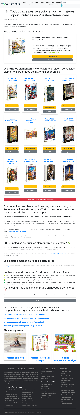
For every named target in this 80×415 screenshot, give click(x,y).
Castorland (11, 267)
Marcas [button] (25, 2)
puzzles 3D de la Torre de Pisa (59, 253)
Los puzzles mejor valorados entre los (24, 322)
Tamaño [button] (42, 2)
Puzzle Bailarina (9, 405)
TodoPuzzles (37, 412)
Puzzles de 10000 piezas (29, 405)
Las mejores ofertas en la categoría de (26, 318)
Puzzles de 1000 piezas (68, 392)
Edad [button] (36, 2)
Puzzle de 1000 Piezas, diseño (49, 160)
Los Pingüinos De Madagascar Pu (68, 79)
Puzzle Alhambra (27, 398)
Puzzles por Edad (46, 389)
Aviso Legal (44, 378)
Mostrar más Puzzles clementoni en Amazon (40, 199)
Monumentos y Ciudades (12, 403)
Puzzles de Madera (46, 398)
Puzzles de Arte (65, 376)
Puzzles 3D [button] (31, 3)
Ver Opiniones (52, 60)
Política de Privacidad (47, 376)
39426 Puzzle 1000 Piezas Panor (30, 121)
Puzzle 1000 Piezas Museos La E (68, 121)
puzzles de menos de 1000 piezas (18, 231)
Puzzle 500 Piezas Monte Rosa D (12, 161)
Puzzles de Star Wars (67, 390)
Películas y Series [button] (58, 3)
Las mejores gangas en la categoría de (24, 314)
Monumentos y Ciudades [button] (50, 3)
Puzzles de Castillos (67, 378)
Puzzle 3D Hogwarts (11, 396)
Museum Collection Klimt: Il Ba (12, 121)
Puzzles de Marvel (27, 392)
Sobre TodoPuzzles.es (47, 371)
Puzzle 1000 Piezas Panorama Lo (49, 121)
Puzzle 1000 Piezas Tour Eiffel (68, 160)
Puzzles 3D (44, 386)
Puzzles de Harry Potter (29, 390)
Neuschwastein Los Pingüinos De (30, 160)
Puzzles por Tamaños (47, 391)
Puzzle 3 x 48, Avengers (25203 (30, 79)
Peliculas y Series (46, 395)
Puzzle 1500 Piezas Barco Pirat (49, 80)
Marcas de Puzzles (46, 384)
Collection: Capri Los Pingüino (12, 79)
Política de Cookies (46, 374)
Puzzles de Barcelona (67, 384)
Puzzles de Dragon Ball (67, 395)
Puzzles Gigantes (66, 397)
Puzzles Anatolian (66, 403)
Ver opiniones (40, 300)
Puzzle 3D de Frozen (11, 394)
